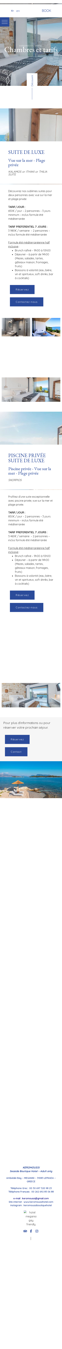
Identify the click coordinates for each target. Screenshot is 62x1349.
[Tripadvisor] (25, 1231)
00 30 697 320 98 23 (40, 1188)
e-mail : (17, 1198)
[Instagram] (37, 1231)
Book (46, 11)
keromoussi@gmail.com (35, 1198)
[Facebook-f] (31, 1231)
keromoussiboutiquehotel (38, 1205)
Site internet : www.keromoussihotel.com (31, 1201)
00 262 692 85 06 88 (42, 1191)
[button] (22, 289)
